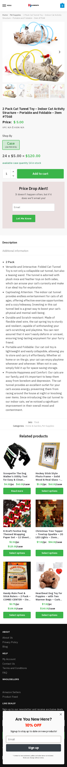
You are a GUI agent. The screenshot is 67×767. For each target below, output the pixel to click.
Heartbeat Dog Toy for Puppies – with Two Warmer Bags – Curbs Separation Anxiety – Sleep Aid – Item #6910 (49, 596)
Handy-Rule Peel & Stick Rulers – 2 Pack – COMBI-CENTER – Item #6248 (17, 596)
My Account (9, 659)
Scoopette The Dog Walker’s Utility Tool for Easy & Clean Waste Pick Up (15, 476)
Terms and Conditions (14, 668)
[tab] (33, 243)
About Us (7, 637)
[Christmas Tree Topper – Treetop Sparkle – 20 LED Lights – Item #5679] (49, 513)
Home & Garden (33, 426)
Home (5, 15)
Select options (49, 491)
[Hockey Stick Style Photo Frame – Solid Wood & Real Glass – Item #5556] (49, 455)
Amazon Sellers (11, 692)
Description (9, 242)
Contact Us (8, 663)
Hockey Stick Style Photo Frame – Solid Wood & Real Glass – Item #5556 (48, 476)
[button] (59, 52)
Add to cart (40, 174)
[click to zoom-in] (33, 52)
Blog (5, 646)
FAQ (4, 672)
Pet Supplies (15, 15)
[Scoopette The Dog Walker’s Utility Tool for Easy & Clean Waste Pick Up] (17, 455)
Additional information (15, 250)
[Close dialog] (60, 714)
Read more (17, 491)
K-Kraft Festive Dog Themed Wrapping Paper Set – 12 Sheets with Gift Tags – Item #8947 (16, 534)
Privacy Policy (10, 642)
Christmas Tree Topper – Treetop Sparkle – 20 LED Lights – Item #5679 (49, 534)
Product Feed (10, 696)
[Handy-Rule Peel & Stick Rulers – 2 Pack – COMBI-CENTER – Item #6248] (17, 575)
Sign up (33, 748)
